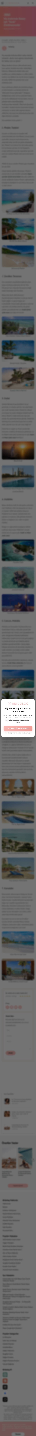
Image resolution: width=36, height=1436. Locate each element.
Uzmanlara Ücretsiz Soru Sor (18, 728)
